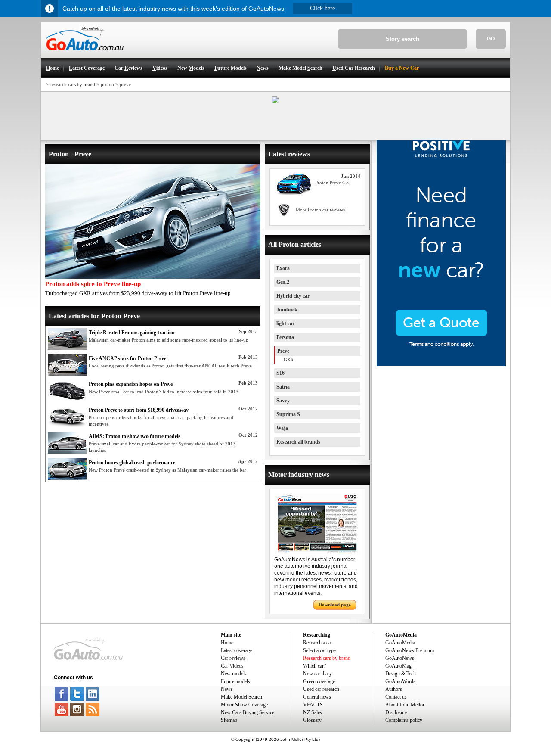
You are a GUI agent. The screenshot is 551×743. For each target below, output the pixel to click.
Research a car (317, 643)
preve (125, 84)
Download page (335, 604)
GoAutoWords (400, 681)
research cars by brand (72, 84)
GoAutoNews (399, 658)
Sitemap (229, 720)
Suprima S (288, 414)
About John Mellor (404, 705)
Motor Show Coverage (244, 705)
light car (285, 323)
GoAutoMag (398, 666)
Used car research (321, 689)
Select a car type (319, 650)
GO (491, 39)
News (227, 689)
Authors (393, 689)
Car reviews (233, 658)
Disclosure (396, 712)
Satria (283, 387)
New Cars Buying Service (247, 712)
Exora (283, 268)
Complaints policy (403, 720)
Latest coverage (236, 650)
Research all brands (298, 442)
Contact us (396, 697)
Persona (285, 337)
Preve (283, 351)
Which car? (314, 666)
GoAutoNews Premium (409, 650)
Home (227, 643)
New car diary (317, 674)
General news (317, 697)
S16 (280, 373)
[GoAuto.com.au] (82, 54)
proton (107, 84)
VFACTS (313, 705)
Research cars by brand (326, 658)
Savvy (283, 401)
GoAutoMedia (400, 643)
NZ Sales (312, 712)
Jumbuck (286, 310)
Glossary (312, 720)
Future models (235, 681)
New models (234, 674)
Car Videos (232, 666)
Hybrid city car (293, 296)
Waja (282, 428)
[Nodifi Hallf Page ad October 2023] (441, 364)
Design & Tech (400, 674)
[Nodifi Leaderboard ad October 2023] (275, 101)
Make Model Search (241, 697)
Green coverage (319, 681)
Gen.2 (282, 282)
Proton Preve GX (332, 182)
